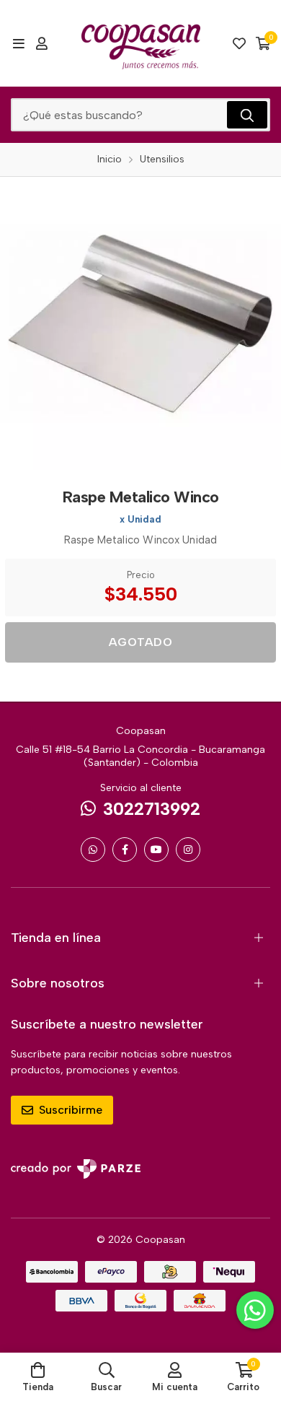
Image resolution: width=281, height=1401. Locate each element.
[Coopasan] (140, 43)
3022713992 (151, 808)
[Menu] (18, 43)
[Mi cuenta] (42, 43)
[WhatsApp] (93, 849)
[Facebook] (124, 849)
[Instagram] (188, 849)
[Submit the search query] (247, 114)
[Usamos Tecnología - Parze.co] (75, 1169)
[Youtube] (156, 849)
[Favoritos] (239, 43)
